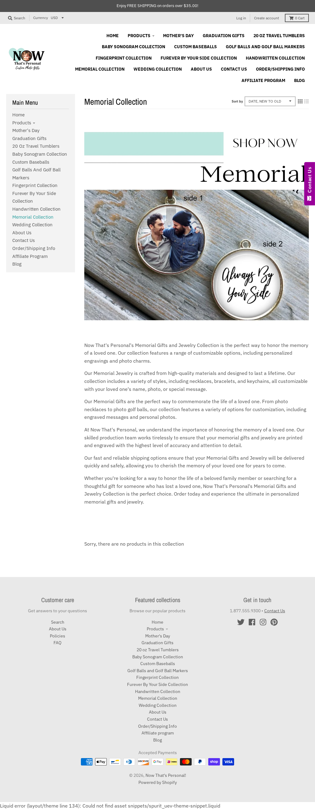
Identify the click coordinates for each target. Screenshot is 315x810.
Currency (40, 17)
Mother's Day (25, 130)
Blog (17, 264)
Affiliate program (30, 256)
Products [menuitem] (139, 35)
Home (18, 115)
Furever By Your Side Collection (157, 684)
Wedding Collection (32, 225)
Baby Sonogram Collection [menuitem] (133, 46)
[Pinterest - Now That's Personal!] (274, 622)
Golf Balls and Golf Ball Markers (157, 670)
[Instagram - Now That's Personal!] (263, 622)
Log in (241, 18)
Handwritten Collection (36, 209)
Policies (57, 636)
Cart (300, 18)
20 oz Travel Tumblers (35, 146)
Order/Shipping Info (33, 248)
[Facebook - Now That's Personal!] (252, 622)
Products (21, 123)
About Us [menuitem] (201, 69)
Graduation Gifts (29, 138)
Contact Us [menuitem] (234, 69)
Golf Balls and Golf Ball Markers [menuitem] (265, 46)
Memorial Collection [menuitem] (100, 69)
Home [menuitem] (112, 35)
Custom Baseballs (30, 162)
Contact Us (23, 240)
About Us (21, 233)
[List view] (306, 101)
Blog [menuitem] (299, 80)
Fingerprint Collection (35, 185)
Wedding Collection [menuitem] (158, 69)
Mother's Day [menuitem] (178, 35)
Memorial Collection (33, 217)
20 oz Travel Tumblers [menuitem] (279, 35)
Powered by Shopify (157, 782)
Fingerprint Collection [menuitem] (124, 58)
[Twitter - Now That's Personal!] (241, 622)
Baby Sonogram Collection (39, 154)
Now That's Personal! (166, 775)
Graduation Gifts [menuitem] (224, 35)
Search (57, 622)
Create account (266, 18)
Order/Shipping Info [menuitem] (280, 69)
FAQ (58, 642)
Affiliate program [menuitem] (263, 80)
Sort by (237, 101)
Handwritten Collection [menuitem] (275, 58)
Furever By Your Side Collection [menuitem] (199, 58)
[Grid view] (300, 101)
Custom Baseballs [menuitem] (195, 46)
